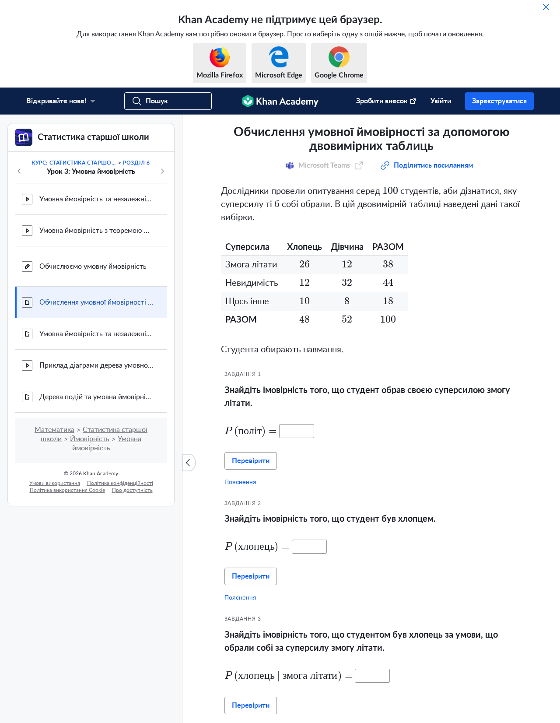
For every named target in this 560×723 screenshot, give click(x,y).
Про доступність (132, 580)
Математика (54, 519)
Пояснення (240, 571)
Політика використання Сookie (67, 580)
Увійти (440, 101)
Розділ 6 (136, 252)
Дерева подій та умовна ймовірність (96, 486)
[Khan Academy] (280, 101)
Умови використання (54, 573)
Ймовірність (89, 528)
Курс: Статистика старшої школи (74, 252)
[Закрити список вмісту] (189, 507)
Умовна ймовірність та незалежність (96, 288)
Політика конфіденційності (120, 573)
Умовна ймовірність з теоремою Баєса (96, 320)
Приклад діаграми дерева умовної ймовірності (96, 455)
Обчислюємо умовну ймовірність (93, 356)
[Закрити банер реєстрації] (544, 130)
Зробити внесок (382, 101)
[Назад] (19, 261)
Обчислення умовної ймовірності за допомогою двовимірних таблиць (96, 392)
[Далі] (162, 261)
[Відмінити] (546, 7)
